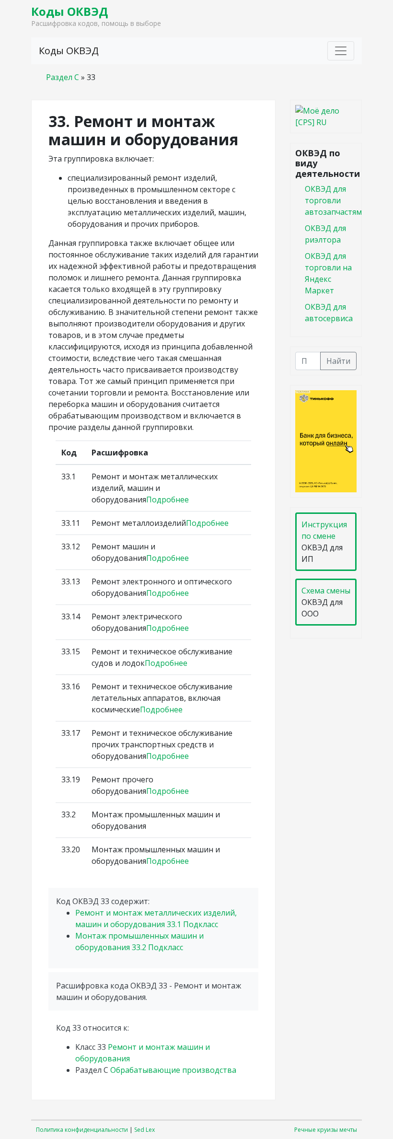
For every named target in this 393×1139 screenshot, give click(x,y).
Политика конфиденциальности (82, 1130)
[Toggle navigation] (340, 50)
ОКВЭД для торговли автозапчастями (336, 200)
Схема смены (325, 590)
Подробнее (167, 499)
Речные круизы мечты (325, 1130)
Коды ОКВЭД (69, 11)
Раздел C (62, 77)
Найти (338, 361)
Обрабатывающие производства (173, 1070)
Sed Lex (144, 1130)
